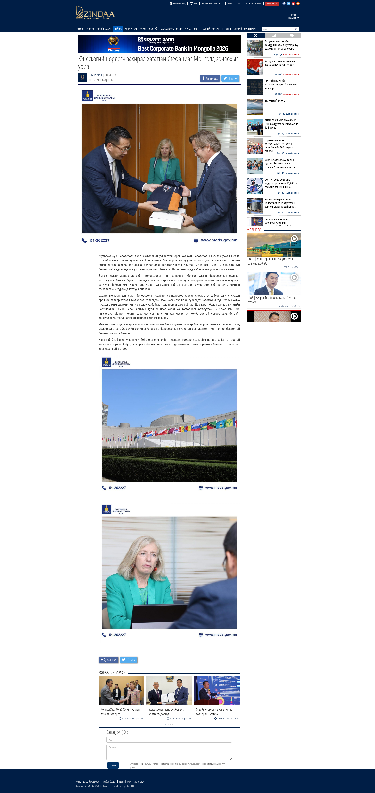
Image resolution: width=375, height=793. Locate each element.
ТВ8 (195, 3)
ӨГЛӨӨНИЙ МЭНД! (282, 100)
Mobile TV (272, 3)
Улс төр (91, 29)
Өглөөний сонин (211, 3)
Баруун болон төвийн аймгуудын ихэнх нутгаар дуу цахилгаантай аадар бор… (282, 45)
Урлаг (188, 29)
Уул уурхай (131, 29)
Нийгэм (118, 29)
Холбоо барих (109, 781)
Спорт (179, 29)
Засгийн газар (283, 306)
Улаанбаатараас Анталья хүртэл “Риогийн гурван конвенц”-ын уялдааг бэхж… (282, 163)
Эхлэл (80, 29)
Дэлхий (153, 29)
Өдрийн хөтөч (211, 29)
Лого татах (139, 781)
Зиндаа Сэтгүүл (253, 3)
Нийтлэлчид (178, 3)
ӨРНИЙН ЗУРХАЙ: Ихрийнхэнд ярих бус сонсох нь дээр (282, 84)
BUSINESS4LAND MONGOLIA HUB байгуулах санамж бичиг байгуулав (282, 124)
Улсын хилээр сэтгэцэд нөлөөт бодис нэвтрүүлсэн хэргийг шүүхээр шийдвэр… (282, 203)
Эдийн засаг (104, 29)
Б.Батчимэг (95, 74)
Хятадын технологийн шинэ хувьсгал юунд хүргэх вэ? (282, 63)
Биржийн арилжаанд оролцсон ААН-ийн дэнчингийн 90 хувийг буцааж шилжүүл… (282, 225)
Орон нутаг (250, 29)
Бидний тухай (125, 781)
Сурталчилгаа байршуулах (87, 781)
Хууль (143, 29)
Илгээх (113, 765)
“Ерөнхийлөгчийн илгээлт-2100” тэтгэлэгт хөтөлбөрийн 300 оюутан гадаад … (282, 146)
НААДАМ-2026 (167, 29)
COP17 (197, 29)
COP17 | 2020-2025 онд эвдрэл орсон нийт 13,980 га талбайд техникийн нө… (282, 183)
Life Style (226, 29)
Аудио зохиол (233, 3)
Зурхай (238, 29)
